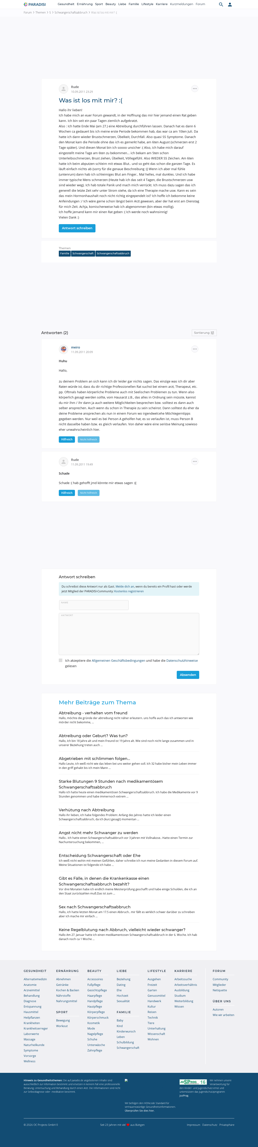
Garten (152, 990)
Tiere (151, 1023)
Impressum (193, 1124)
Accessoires (95, 979)
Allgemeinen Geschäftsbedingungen (118, 660)
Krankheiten (32, 1023)
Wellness (29, 1061)
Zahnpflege (94, 1050)
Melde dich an (125, 586)
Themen (40, 12)
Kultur (152, 1006)
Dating (121, 985)
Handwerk (154, 1001)
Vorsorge (30, 1056)
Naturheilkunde (34, 1045)
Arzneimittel (32, 990)
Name (64, 602)
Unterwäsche (96, 1045)
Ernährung (85, 4)
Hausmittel (31, 1012)
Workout (62, 1026)
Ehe (119, 990)
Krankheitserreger (36, 1028)
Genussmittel (156, 996)
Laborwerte (31, 1034)
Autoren (218, 1009)
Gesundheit (66, 4)
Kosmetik (93, 1023)
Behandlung (32, 996)
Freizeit (152, 985)
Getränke (62, 985)
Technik (153, 1017)
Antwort (67, 615)
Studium (180, 996)
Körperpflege (96, 1012)
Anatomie (30, 985)
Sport (99, 4)
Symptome (31, 1050)
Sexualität (123, 1001)
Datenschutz (209, 1124)
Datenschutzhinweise (182, 660)
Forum (200, 4)
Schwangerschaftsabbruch (71, 12)
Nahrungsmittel (66, 1001)
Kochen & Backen (67, 990)
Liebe (122, 4)
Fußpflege (93, 985)
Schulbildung (125, 1042)
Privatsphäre (226, 1124)
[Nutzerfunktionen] (230, 4)
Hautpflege (94, 1006)
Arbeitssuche (183, 979)
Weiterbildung (183, 1001)
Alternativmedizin (35, 979)
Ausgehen (154, 979)
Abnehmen (63, 979)
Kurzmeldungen (181, 4)
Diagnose (30, 1001)
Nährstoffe (63, 996)
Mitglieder (219, 985)
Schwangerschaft (83, 253)
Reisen (152, 1012)
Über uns (222, 1001)
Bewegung (63, 1020)
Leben (121, 1037)
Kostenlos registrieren (129, 591)
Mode (91, 1028)
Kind (120, 1026)
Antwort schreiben (77, 228)
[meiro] (65, 349)
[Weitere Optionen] (194, 88)
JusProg (184, 1095)
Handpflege (95, 1001)
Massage (29, 1039)
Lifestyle (147, 4)
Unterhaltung (157, 1028)
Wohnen (153, 1039)
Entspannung (32, 1006)
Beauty (110, 4)
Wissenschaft (156, 1034)
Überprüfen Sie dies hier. (140, 1110)
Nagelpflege (95, 1034)
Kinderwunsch (126, 1031)
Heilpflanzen (32, 1017)
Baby (120, 1020)
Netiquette (220, 990)
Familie (134, 4)
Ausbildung (181, 990)
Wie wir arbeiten (223, 1015)
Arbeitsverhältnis (185, 985)
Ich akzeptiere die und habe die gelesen (131, 663)
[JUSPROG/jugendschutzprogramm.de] (193, 1082)
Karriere (162, 4)
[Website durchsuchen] (221, 4)
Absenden (188, 675)
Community (220, 979)
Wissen (179, 1006)
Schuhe (92, 1039)
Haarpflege (94, 996)
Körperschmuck (97, 1017)
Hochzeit (122, 996)
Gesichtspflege (97, 990)
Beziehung (123, 979)
